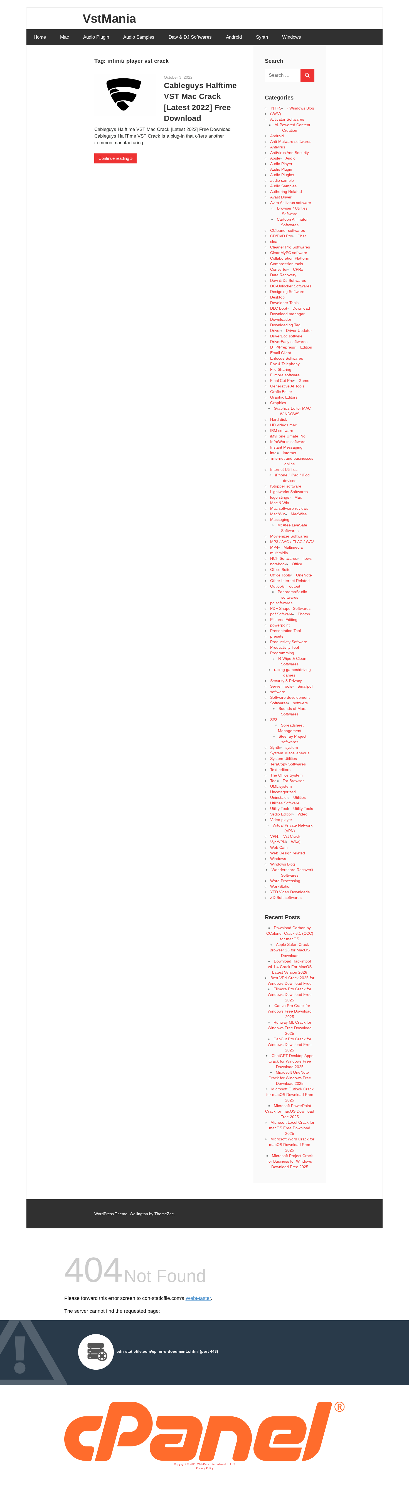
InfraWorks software (287, 441)
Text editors (280, 769)
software (277, 692)
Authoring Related (286, 191)
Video (302, 814)
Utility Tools (303, 808)
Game (304, 380)
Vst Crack (291, 836)
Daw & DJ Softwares (190, 37)
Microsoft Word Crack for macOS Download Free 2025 (291, 1144)
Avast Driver (281, 197)
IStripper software (285, 486)
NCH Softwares (283, 558)
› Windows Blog (300, 108)
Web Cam (279, 847)
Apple (275, 158)
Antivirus (277, 147)
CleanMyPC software (288, 252)
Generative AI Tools (287, 386)
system (291, 747)
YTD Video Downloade (290, 892)
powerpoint (280, 625)
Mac (64, 37)
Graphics (278, 403)
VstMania (109, 18)
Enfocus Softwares (286, 358)
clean (275, 241)
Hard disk (278, 419)
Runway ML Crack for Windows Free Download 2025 (290, 1028)
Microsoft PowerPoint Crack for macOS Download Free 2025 (289, 1111)
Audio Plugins (282, 175)
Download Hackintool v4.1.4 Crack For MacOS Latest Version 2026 (290, 966)
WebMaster (198, 1298)
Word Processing (285, 881)
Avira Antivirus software (290, 202)
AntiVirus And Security (289, 152)
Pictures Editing (283, 619)
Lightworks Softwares (289, 491)
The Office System (286, 775)
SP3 (273, 719)
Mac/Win (277, 514)
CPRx (298, 269)
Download (301, 308)
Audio (290, 158)
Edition (306, 347)
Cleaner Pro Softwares (290, 247)
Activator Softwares (287, 119)
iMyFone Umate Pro (287, 436)
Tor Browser (293, 781)
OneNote (304, 575)
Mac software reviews (289, 508)
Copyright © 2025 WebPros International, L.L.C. (204, 1464)
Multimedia (293, 547)
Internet (289, 453)
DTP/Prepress (282, 347)
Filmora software (285, 375)
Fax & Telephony (285, 364)
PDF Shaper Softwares (290, 608)
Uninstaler (279, 797)
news (307, 558)
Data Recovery (283, 275)
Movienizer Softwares (289, 536)
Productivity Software (288, 642)
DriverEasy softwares (288, 341)
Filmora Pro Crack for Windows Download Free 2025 (290, 994)
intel (273, 453)
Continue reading (113, 158)
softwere (300, 703)
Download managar (287, 314)
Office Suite (280, 569)
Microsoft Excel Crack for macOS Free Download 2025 (291, 1128)
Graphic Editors (283, 397)
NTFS (276, 108)
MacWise (299, 514)
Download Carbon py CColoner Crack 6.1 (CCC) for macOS (289, 933)
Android (234, 37)
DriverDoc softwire (286, 336)
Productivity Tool (284, 647)
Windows (291, 37)
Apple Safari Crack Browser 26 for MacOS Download (290, 950)
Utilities (299, 797)
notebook (278, 564)
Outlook (277, 586)
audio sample (282, 180)
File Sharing (280, 369)
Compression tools (286, 264)
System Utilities (283, 758)
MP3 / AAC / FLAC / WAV (292, 541)
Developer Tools (284, 302)
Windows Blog (282, 864)
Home (40, 37)
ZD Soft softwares (286, 897)
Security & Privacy (286, 680)
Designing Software (287, 291)
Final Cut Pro (281, 380)
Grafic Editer (281, 391)
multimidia (279, 553)
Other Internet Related (290, 580)
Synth (262, 37)
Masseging (279, 519)
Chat (301, 236)
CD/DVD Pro (281, 236)
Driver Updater (299, 330)
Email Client (280, 352)
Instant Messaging (286, 447)
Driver (275, 330)
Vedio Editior (281, 814)
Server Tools (281, 686)
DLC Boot (278, 308)
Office (297, 564)
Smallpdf (305, 686)
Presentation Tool (285, 630)
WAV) (295, 842)
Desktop (277, 297)
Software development (290, 697)
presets (276, 636)
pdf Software (281, 614)
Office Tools (280, 575)
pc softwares (281, 603)
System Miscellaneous (289, 753)
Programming (282, 653)
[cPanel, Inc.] (204, 1459)
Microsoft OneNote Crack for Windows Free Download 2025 (289, 1078)
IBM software (281, 430)
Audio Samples (138, 37)
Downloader (280, 319)
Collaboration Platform (289, 258)
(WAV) (275, 113)
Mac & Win (279, 503)
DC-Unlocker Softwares (290, 286)
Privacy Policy (204, 1468)
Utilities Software (284, 803)
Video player (281, 819)
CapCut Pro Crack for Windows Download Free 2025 (290, 1044)
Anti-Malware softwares (290, 141)
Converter (279, 269)
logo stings (279, 497)
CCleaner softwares (287, 230)
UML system (281, 786)
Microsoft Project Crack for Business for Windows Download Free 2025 (290, 1161)
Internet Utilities (283, 469)
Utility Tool (279, 808)
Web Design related (287, 853)
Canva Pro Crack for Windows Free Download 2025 (290, 1011)
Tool (273, 781)
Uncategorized (283, 792)
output (294, 586)
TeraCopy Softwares (288, 764)
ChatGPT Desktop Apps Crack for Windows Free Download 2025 (290, 1061)
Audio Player (281, 163)
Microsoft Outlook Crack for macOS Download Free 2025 (290, 1094)
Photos (304, 614)
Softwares (279, 703)
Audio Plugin (96, 37)
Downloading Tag (285, 325)
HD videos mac (283, 425)
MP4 (274, 547)
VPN (274, 836)
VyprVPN (278, 842)
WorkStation (281, 886)
